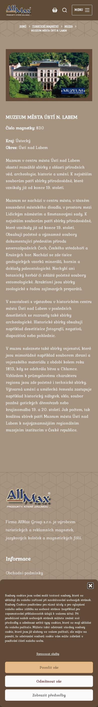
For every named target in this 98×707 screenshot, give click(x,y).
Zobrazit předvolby (49, 695)
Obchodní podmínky (24, 573)
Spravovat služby (47, 654)
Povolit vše (49, 667)
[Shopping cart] (54, 10)
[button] (90, 585)
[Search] (64, 10)
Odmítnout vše (49, 681)
